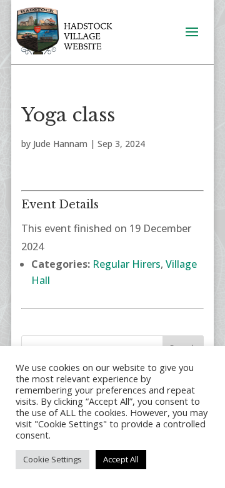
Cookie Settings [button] (52, 459)
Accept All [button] (121, 459)
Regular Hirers (126, 264)
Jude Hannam (60, 144)
